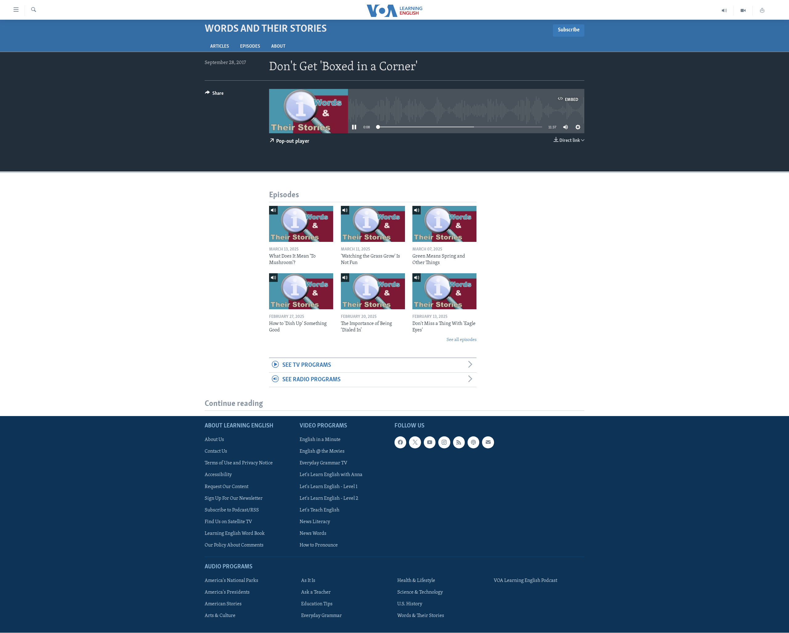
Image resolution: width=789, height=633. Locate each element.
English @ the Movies (322, 451)
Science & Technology (420, 592)
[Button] (214, 95)
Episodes (250, 46)
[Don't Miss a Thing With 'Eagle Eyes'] (444, 291)
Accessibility (218, 475)
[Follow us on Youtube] (429, 442)
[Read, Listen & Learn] (762, 10)
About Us (214, 440)
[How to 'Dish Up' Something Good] (301, 291)
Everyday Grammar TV (323, 463)
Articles (219, 46)
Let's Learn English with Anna (331, 475)
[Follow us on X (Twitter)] (415, 442)
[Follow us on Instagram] (444, 442)
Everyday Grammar (321, 616)
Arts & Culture (220, 616)
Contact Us (216, 451)
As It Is (308, 580)
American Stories (223, 604)
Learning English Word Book (235, 533)
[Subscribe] (488, 442)
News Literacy (315, 521)
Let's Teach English (319, 510)
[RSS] (459, 442)
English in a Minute (320, 440)
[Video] (743, 10)
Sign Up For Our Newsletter (234, 498)
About (278, 46)
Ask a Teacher (316, 592)
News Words (313, 533)
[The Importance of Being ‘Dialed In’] (373, 291)
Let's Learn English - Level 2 (329, 498)
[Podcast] (473, 442)
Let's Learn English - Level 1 (329, 486)
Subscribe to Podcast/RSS (232, 510)
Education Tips (317, 604)
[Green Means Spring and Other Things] (444, 224)
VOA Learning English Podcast (525, 580)
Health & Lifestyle (416, 580)
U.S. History (409, 604)
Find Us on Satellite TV (228, 521)
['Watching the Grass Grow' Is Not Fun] (373, 224)
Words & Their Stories (420, 616)
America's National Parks (231, 580)
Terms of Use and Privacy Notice (239, 463)
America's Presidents (227, 592)
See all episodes (461, 340)
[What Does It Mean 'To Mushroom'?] (301, 224)
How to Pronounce (319, 545)
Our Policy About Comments (234, 545)
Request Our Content (226, 486)
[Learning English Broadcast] (724, 10)
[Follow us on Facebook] (400, 442)
